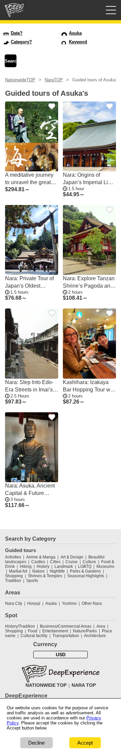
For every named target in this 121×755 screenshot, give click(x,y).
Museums (105, 566)
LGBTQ (84, 566)
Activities (13, 557)
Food (32, 631)
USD (61, 654)
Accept (85, 743)
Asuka (51, 603)
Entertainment (55, 631)
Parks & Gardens (85, 571)
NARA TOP (84, 685)
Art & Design (72, 557)
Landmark (63, 566)
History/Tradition (20, 626)
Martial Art (18, 571)
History (43, 566)
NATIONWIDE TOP (46, 685)
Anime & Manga (40, 557)
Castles (38, 561)
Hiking (26, 566)
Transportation (65, 635)
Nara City (13, 603)
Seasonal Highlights (85, 576)
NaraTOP (54, 79)
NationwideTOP (20, 79)
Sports (32, 580)
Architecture (95, 635)
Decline (36, 743)
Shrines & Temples (45, 576)
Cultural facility (34, 635)
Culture (89, 561)
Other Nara (92, 603)
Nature (38, 571)
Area (100, 626)
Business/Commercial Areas (65, 626)
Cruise (72, 561)
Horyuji (33, 603)
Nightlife (57, 571)
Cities (55, 561)
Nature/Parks (85, 631)
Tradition (13, 580)
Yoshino (69, 603)
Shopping (14, 576)
